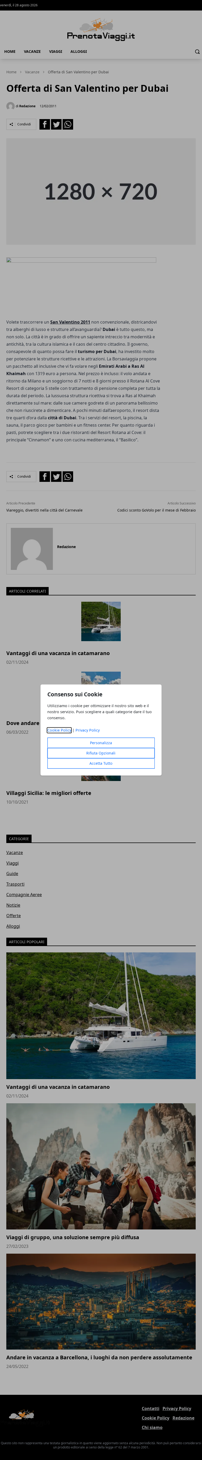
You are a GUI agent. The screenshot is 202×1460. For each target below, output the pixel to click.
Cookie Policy (59, 730)
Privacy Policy (87, 730)
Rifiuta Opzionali (100, 753)
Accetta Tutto (100, 763)
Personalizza (101, 743)
